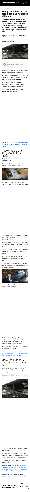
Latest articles (6, 487)
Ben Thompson (10, 41)
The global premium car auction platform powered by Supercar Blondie (15, 144)
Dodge (6, 8)
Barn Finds (10, 485)
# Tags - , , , (9, 486)
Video (10, 8)
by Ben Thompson (7, 36)
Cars (3, 8)
